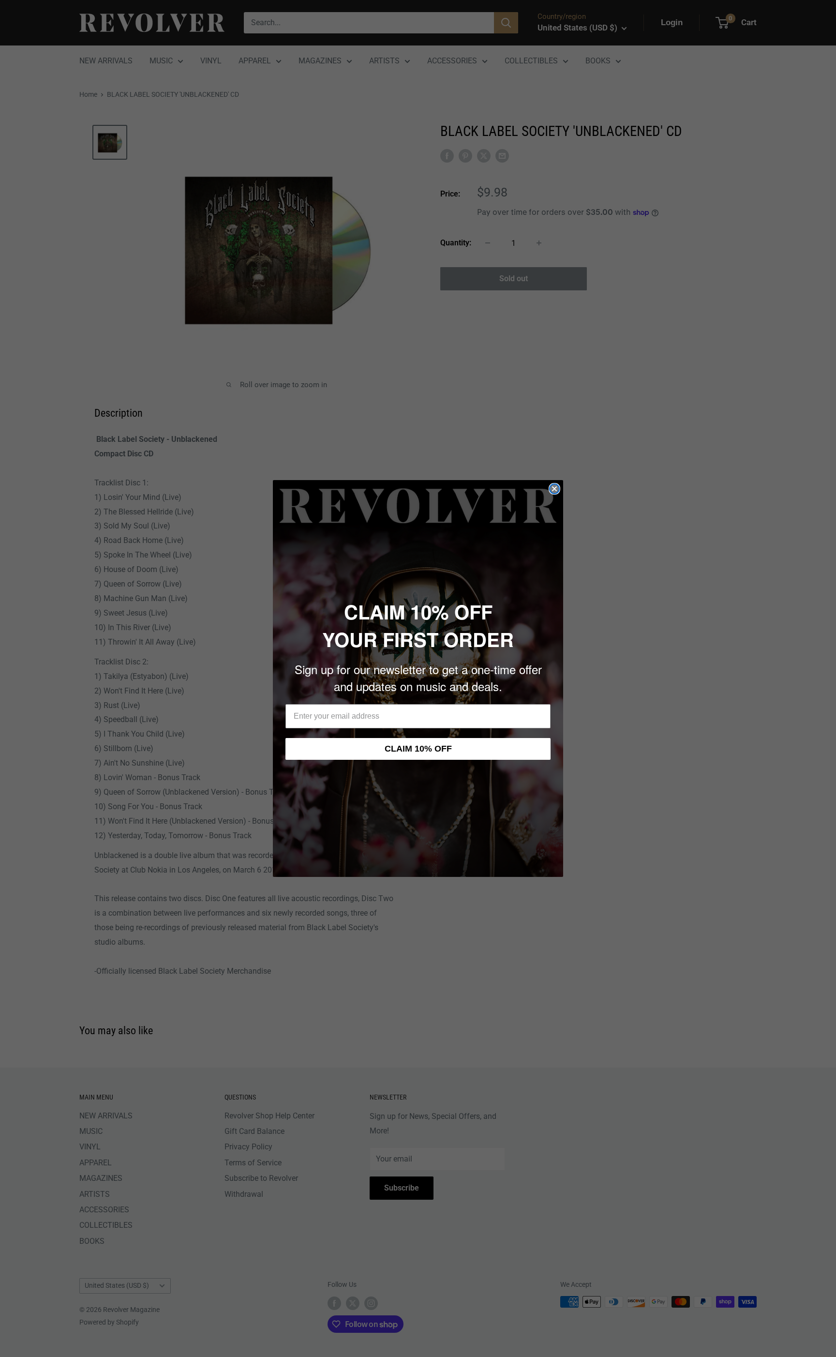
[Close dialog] (554, 489)
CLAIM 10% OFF (418, 749)
